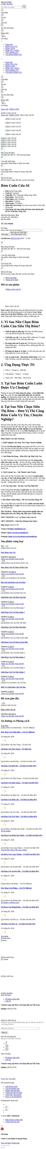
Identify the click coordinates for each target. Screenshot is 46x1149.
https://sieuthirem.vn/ (18, 529)
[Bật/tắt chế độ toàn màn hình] (6, 1145)
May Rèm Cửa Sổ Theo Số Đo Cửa (14, 567)
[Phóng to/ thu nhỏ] (8, 1145)
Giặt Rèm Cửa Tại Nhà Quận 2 (13, 672)
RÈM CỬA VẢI (11, 46)
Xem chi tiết (19, 559)
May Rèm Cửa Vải (8, 552)
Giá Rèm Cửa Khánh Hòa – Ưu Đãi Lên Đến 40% (20, 907)
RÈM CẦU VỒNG (12, 50)
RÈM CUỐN (10, 48)
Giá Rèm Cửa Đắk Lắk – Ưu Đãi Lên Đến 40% (19, 800)
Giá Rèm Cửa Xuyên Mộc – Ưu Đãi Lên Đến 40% (20, 871)
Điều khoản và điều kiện (14, 1120)
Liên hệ (8, 1001)
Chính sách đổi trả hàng (13, 1093)
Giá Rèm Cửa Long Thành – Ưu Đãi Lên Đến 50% (20, 854)
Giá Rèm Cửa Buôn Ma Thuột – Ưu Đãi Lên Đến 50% (22, 835)
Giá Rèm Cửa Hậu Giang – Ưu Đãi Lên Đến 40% (20, 783)
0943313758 (15, 238)
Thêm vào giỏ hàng (8, 559)
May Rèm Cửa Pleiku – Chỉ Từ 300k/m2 (16, 888)
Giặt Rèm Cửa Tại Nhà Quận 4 (13, 657)
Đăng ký (4, 1032)
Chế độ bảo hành (11, 1086)
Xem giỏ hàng (6, 1143)
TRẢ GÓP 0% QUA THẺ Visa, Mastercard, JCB (18, 233)
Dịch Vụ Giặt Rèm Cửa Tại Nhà (13, 687)
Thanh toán (15, 1143)
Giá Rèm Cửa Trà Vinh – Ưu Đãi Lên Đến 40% (19, 816)
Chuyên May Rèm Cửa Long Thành (14, 850)
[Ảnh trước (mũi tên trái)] (2, 1147)
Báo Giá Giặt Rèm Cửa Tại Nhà (13, 582)
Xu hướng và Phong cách (10, 902)
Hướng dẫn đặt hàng (12, 1091)
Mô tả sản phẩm (11, 278)
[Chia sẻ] (4, 1145)
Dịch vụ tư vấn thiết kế (13, 1097)
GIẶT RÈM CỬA (11, 53)
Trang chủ (9, 44)
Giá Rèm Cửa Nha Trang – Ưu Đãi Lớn (16, 749)
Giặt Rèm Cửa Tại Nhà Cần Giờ (13, 597)
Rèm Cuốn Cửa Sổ (8, 710)
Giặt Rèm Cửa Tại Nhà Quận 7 (13, 612)
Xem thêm (4, 726)
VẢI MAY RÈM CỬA (13, 55)
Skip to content (6, 2)
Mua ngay (5, 234)
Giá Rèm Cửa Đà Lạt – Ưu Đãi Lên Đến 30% (18, 924)
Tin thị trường (6, 831)
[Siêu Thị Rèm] (7, 4)
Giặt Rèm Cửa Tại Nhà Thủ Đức (13, 627)
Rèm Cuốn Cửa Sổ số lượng (11, 230)
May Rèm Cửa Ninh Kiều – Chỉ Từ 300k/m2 (18, 732)
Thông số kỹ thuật (11, 280)
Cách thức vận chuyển (13, 1095)
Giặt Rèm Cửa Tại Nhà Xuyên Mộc (14, 642)
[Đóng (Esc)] (2, 1145)
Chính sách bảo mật (12, 1122)
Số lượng (4, 228)
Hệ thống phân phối (12, 999)
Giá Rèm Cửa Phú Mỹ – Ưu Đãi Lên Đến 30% (18, 766)
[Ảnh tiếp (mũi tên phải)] (4, 1147)
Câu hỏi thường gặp (12, 1089)
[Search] (24, 6)
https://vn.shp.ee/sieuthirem (17, 533)
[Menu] (2, 41)
